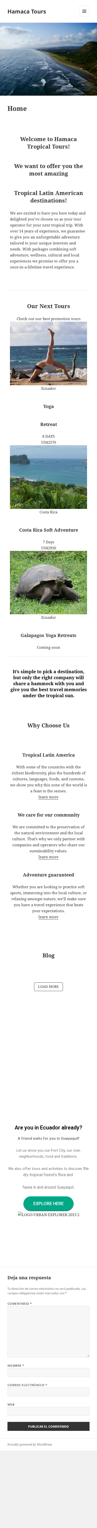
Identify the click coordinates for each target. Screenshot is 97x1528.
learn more (48, 796)
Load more (48, 986)
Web (10, 1404)
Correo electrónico (27, 1385)
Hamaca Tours (26, 11)
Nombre (15, 1365)
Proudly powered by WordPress (29, 1444)
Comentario (19, 1304)
